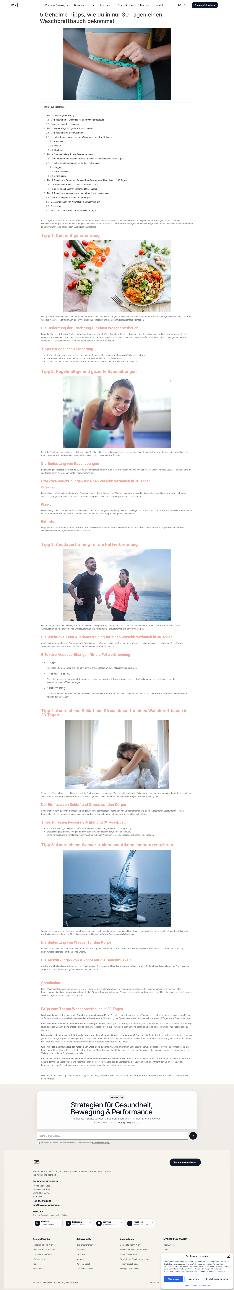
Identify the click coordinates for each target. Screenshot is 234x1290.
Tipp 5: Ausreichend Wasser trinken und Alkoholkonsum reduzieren (78, 193)
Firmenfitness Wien (128, 1254)
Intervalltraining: (61, 171)
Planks (57, 145)
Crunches (58, 141)
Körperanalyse (39, 1259)
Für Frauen (81, 1254)
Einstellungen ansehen (217, 1279)
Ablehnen (194, 1279)
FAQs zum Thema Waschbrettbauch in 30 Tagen (73, 210)
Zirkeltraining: (60, 176)
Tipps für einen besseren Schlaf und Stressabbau (74, 189)
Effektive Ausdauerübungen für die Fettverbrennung (75, 163)
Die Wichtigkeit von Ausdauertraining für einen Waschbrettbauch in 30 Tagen (87, 158)
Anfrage (50, 1078)
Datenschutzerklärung (193, 1285)
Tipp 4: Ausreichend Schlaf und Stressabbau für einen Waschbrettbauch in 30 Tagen (87, 180)
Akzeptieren (174, 1279)
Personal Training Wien (43, 1245)
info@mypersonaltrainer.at (46, 1205)
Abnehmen (106, 5)
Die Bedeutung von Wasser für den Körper (70, 197)
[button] (228, 1256)
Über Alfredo (169, 1245)
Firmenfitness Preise (129, 1264)
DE (179, 5)
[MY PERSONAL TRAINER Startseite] (36, 1164)
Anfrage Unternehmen (129, 1268)
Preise (35, 1264)
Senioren (80, 1259)
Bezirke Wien (39, 1268)
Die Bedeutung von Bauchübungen (67, 132)
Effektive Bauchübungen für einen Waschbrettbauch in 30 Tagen (81, 137)
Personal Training (55, 5)
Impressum (207, 1285)
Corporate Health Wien (130, 1245)
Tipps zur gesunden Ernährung (65, 124)
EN (185, 5)
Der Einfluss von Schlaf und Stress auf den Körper (74, 184)
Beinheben (59, 150)
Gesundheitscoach (85, 1268)
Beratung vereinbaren (185, 1162)
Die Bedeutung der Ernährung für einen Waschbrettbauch (77, 120)
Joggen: (58, 167)
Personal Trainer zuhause (44, 1249)
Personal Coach (83, 1264)
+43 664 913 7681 (42, 1201)
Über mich (144, 5)
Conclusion (56, 206)
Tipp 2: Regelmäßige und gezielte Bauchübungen (70, 128)
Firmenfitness (125, 5)
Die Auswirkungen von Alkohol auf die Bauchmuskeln (75, 202)
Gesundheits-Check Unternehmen (135, 1259)
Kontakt (160, 5)
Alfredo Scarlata (47, 1225)
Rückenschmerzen (84, 5)
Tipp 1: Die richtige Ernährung (60, 115)
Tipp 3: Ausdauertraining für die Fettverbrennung (70, 154)
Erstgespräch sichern (205, 5)
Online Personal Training (43, 1254)
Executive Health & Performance (134, 1249)
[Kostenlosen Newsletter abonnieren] (193, 1136)
